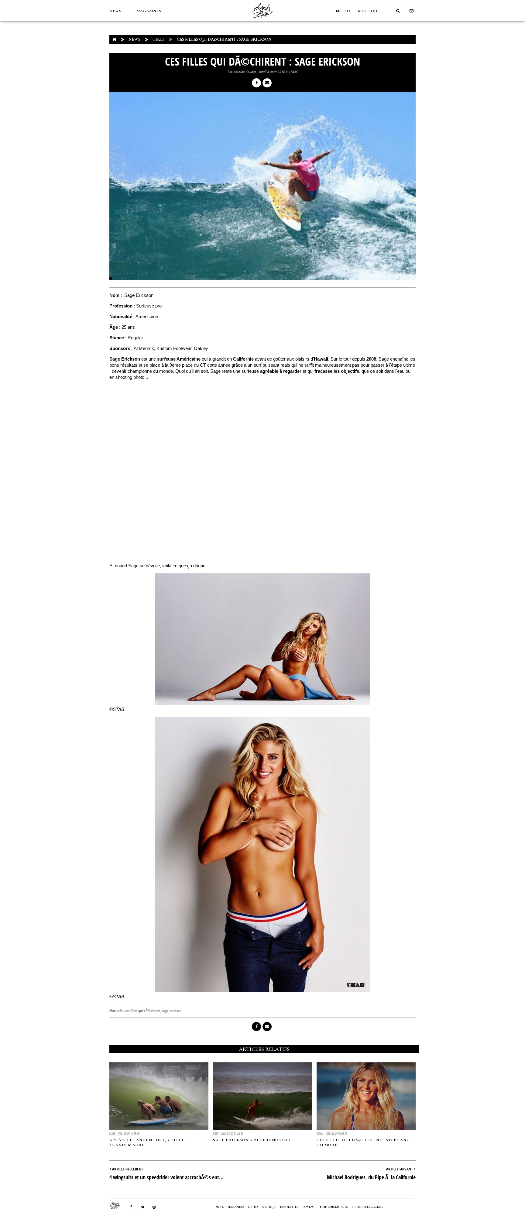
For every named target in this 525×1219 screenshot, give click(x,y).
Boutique (369, 10)
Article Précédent (127, 1169)
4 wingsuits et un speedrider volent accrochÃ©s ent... (166, 1177)
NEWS (115, 10)
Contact (309, 1207)
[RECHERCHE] (398, 10)
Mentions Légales (334, 1207)
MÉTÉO (343, 10)
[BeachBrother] (262, 20)
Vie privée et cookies (367, 1207)
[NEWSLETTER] (412, 10)
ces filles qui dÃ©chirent (142, 1010)
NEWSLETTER (289, 1207)
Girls (159, 39)
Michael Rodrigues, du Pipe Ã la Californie (371, 1177)
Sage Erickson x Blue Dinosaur (252, 1140)
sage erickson (171, 1010)
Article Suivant (399, 1169)
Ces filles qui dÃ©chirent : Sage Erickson (224, 39)
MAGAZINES (148, 10)
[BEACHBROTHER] (117, 1205)
